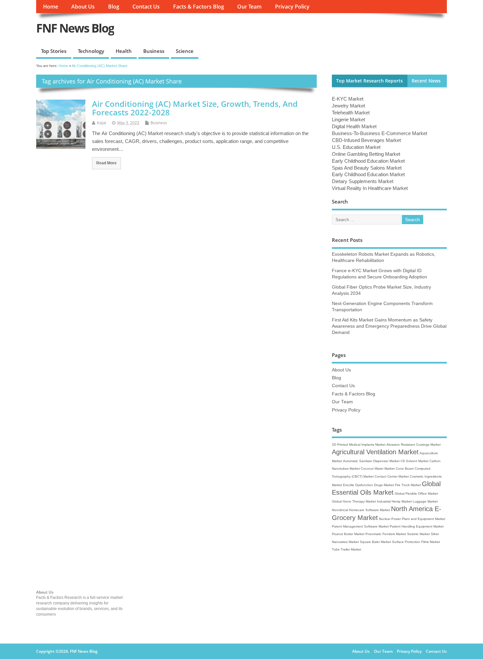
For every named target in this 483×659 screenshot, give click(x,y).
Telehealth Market (351, 112)
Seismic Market (418, 534)
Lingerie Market (348, 119)
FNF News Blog (75, 28)
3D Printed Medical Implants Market (358, 444)
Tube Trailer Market (346, 549)
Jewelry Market (348, 105)
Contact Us (146, 6)
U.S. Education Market (356, 147)
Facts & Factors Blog (198, 6)
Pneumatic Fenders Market (385, 534)
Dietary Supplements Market (362, 181)
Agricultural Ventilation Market (375, 452)
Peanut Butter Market (348, 534)
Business (153, 51)
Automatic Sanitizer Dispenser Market (371, 461)
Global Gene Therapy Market (354, 501)
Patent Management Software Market (360, 526)
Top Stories (53, 51)
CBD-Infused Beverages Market (366, 140)
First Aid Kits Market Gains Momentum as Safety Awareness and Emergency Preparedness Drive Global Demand (389, 326)
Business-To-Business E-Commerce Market (379, 133)
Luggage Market (425, 501)
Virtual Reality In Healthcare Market (370, 188)
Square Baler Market (375, 542)
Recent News (426, 81)
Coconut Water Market (378, 468)
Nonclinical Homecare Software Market (361, 510)
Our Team (249, 6)
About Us (83, 6)
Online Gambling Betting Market (366, 154)
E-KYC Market (347, 99)
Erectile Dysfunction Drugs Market (368, 485)
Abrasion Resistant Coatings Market (413, 444)
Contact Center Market (392, 476)
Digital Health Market (354, 126)
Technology (91, 51)
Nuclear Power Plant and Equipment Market (412, 519)
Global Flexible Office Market (416, 493)
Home (50, 6)
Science (185, 51)
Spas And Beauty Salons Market (367, 168)
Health (124, 51)
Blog (113, 6)
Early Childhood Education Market (368, 161)
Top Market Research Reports (369, 81)
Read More (106, 163)
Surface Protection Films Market (416, 542)
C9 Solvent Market (414, 461)
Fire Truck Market (408, 485)
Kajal (101, 123)
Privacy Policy (292, 6)
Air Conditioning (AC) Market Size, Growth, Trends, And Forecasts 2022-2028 (195, 108)
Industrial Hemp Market (394, 501)
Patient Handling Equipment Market (417, 526)
